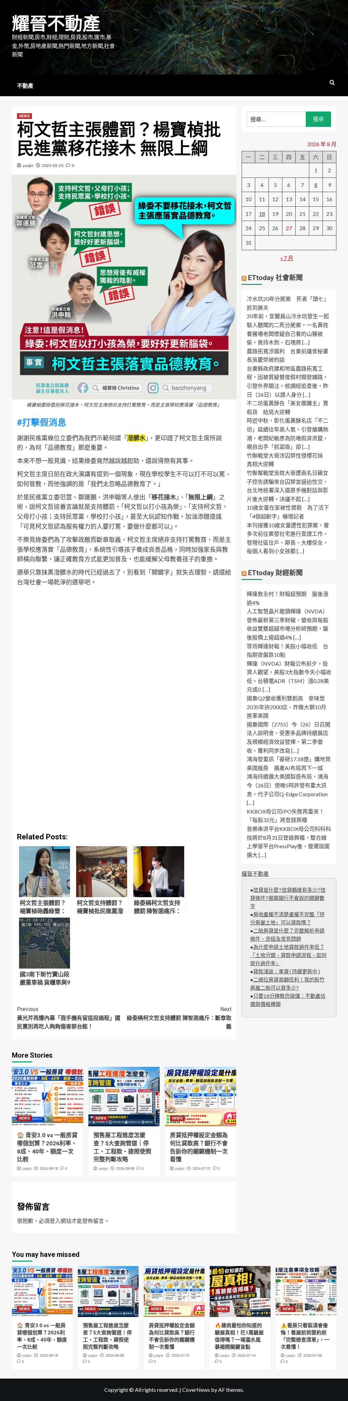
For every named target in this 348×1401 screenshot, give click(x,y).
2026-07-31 (201, 1168)
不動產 (25, 86)
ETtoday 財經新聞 (275, 573)
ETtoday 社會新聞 (275, 278)
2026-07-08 (312, 1355)
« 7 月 (286, 258)
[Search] (332, 83)
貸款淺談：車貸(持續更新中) (286, 972)
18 (262, 213)
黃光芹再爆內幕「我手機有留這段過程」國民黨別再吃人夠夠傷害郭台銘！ (68, 1018)
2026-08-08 (125, 1168)
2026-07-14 (246, 1355)
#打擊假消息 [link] (41, 422)
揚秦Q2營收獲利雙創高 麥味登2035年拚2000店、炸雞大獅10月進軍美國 (286, 707)
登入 (55, 1220)
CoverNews (196, 1389)
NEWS (24, 116)
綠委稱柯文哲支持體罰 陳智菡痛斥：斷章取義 (179, 1018)
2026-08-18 (48, 1168)
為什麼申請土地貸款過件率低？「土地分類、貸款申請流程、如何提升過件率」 (288, 956)
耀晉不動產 (56, 24)
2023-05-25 (53, 165)
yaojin (28, 165)
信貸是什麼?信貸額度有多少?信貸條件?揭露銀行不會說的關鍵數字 (288, 899)
